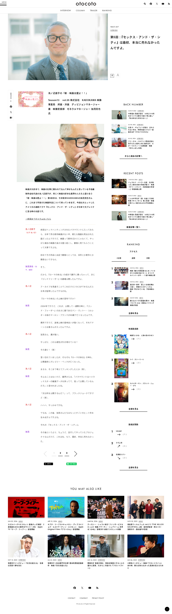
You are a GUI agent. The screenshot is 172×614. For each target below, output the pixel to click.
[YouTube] (163, 3)
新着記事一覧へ (133, 227)
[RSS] (169, 3)
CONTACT (71, 598)
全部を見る (133, 313)
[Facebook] (151, 3)
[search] (145, 3)
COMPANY (84, 598)
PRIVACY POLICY (98, 598)
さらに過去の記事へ (133, 156)
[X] (157, 3)
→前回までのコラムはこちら (38, 219)
